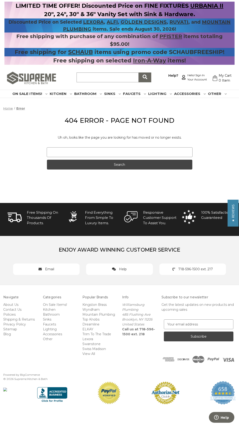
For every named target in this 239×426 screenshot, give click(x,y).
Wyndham (91, 309)
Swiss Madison (94, 349)
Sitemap (10, 329)
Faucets (132, 93)
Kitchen (58, 93)
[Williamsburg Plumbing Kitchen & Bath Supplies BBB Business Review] (52, 392)
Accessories (187, 93)
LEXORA (93, 22)
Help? (173, 75)
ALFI (112, 22)
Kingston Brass (94, 305)
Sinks (110, 93)
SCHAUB (80, 52)
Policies (9, 314)
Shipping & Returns (19, 319)
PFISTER (170, 36)
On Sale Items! (27, 93)
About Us (10, 305)
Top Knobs (90, 319)
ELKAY (87, 329)
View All (88, 354)
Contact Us (12, 309)
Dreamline (90, 324)
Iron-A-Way (149, 60)
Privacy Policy (14, 324)
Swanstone (91, 344)
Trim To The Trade (96, 334)
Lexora (87, 339)
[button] (233, 213)
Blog (7, 334)
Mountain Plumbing (98, 314)
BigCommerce (30, 374)
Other (215, 93)
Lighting (157, 93)
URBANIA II (206, 5)
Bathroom (85, 93)
